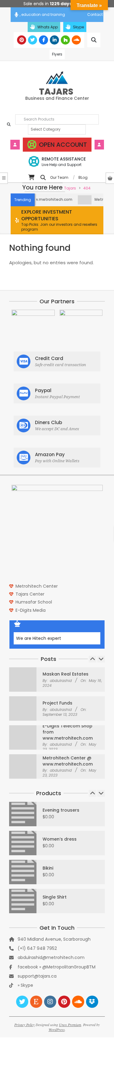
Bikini (48, 868)
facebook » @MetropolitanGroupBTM (56, 967)
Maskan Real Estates (65, 673)
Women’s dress (60, 839)
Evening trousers (61, 810)
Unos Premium (70, 1024)
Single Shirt (55, 897)
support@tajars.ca (37, 976)
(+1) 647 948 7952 (37, 948)
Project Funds (57, 702)
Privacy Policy (24, 1024)
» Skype (25, 985)
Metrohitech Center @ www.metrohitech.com (68, 760)
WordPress (57, 1029)
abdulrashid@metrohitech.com (51, 957)
